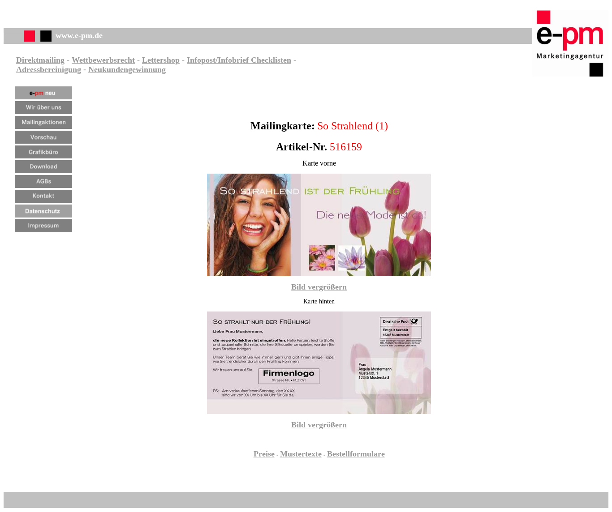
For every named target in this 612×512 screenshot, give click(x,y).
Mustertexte (301, 453)
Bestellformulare (356, 453)
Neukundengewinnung (127, 69)
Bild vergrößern (319, 286)
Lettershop (161, 59)
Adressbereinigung (48, 69)
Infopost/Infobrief (218, 59)
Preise (264, 453)
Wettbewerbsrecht (103, 59)
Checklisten (270, 59)
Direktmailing (40, 59)
